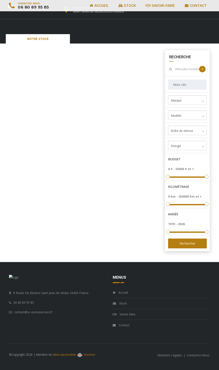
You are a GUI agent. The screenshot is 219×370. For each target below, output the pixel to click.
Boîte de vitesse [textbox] (182, 131)
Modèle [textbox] (176, 116)
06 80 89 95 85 (33, 7)
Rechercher (187, 243)
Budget (174, 159)
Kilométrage (178, 187)
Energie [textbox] (176, 146)
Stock (129, 5)
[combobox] (187, 100)
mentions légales (170, 355)
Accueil (101, 5)
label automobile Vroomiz (74, 355)
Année (173, 214)
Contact (198, 5)
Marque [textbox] (176, 100)
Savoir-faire (163, 5)
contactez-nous (198, 355)
